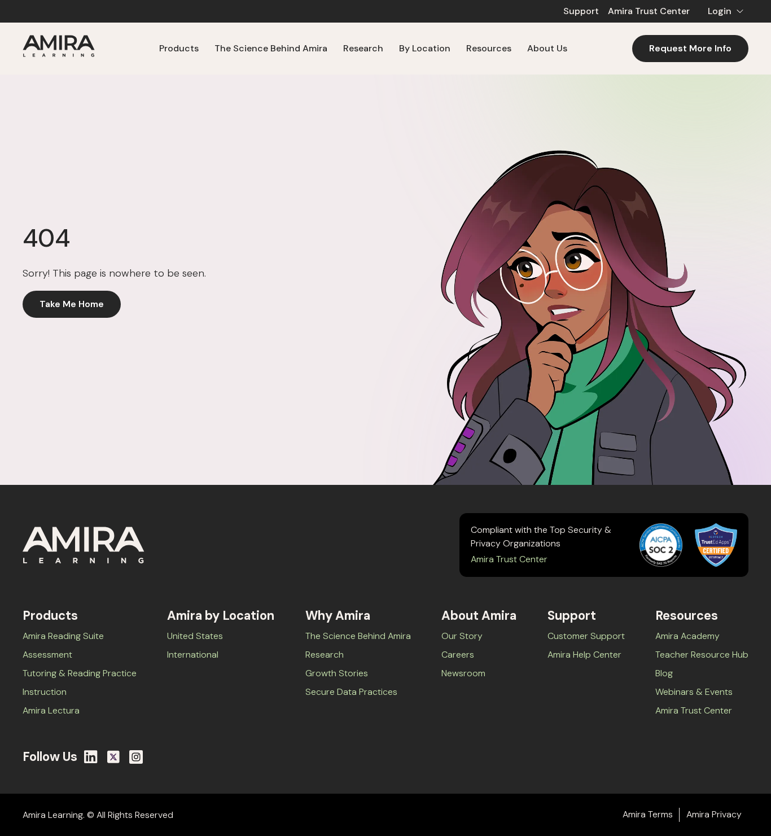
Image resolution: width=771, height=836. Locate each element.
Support (581, 11)
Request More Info (690, 48)
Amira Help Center (584, 654)
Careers (457, 654)
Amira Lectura (51, 710)
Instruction (45, 692)
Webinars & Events (694, 692)
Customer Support (586, 636)
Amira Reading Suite (63, 636)
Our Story (462, 636)
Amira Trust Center (649, 11)
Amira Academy (687, 636)
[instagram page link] (136, 757)
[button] (723, 11)
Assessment (47, 654)
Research (324, 654)
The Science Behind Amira (270, 48)
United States (195, 636)
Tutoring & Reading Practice (80, 673)
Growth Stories (336, 673)
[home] (59, 48)
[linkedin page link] (91, 757)
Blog (664, 673)
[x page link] (113, 757)
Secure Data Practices (351, 692)
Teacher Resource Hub (701, 654)
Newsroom (463, 673)
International (192, 654)
